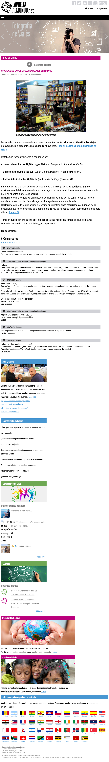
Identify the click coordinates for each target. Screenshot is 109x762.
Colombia (67, 716)
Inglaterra (58, 724)
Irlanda (67, 724)
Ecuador (84, 716)
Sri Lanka (102, 733)
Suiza (23, 741)
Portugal (67, 733)
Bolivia (32, 716)
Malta (5, 733)
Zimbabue (85, 741)
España (93, 716)
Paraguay (49, 733)
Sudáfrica (14, 741)
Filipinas (14, 724)
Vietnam (76, 741)
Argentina (14, 716)
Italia (76, 724)
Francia (23, 724)
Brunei (41, 716)
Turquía (49, 741)
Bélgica (23, 716)
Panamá (40, 733)
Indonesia (49, 724)
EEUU (102, 716)
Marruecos (14, 733)
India (40, 724)
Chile (58, 716)
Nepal (23, 733)
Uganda (58, 741)
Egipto (5, 724)
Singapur (93, 733)
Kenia (84, 724)
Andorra (5, 716)
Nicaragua (32, 733)
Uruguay (67, 741)
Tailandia (31, 741)
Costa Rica (76, 716)
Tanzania (40, 741)
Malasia (102, 724)
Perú (58, 733)
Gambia (32, 724)
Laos (93, 724)
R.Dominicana (76, 733)
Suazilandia (5, 741)
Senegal (84, 733)
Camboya (49, 716)
